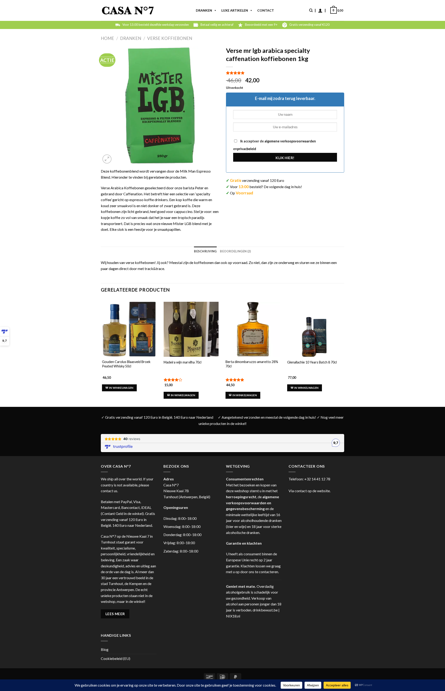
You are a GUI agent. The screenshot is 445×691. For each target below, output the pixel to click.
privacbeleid (246, 149)
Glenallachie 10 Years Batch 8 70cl (312, 362)
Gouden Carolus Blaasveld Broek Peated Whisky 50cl (126, 364)
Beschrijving (205, 251)
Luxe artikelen (234, 10)
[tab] (205, 251)
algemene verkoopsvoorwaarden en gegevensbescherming (252, 503)
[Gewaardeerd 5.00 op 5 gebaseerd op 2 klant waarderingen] (285, 73)
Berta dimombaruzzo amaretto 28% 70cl (252, 364)
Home (107, 38)
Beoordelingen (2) (235, 251)
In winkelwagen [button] (121, 387)
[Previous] (101, 348)
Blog (104, 649)
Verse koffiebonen (169, 38)
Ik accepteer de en (274, 145)
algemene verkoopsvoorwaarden (290, 141)
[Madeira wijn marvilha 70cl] (191, 336)
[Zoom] (106, 159)
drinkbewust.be (265, 610)
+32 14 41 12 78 (317, 479)
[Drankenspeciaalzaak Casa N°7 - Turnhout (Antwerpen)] (128, 10)
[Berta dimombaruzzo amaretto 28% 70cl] (253, 329)
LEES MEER (115, 614)
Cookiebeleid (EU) (115, 658)
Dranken (204, 10)
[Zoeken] (311, 10)
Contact (265, 10)
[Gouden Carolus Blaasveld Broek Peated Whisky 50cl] (129, 329)
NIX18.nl (233, 616)
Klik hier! (285, 158)
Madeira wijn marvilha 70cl (182, 362)
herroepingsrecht (241, 497)
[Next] (342, 348)
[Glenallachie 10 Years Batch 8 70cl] (314, 333)
